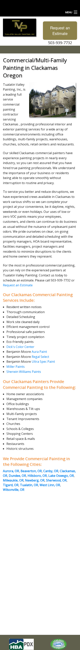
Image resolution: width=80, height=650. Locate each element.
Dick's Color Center (20, 347)
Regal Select (40, 357)
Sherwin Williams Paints (23, 372)
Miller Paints (15, 366)
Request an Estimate (60, 30)
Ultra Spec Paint (43, 361)
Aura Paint (39, 351)
